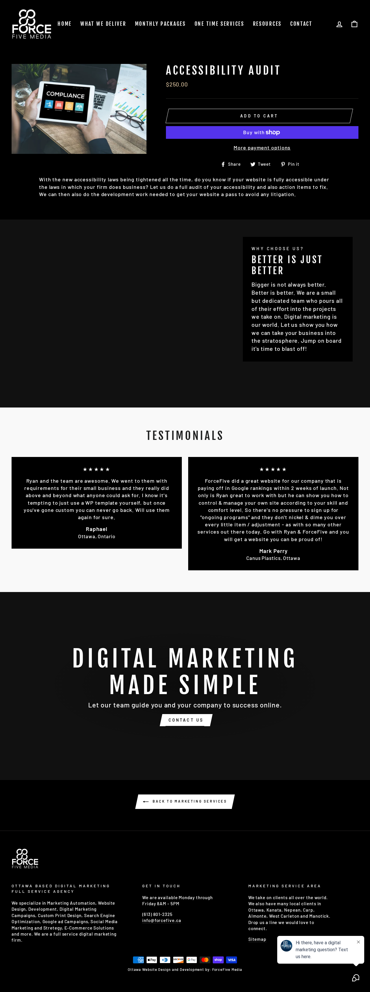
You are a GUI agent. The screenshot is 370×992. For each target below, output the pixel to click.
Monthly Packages (160, 24)
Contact (301, 24)
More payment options (262, 147)
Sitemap (257, 939)
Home (65, 24)
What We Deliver (103, 24)
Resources (267, 24)
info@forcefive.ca (161, 920)
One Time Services (219, 24)
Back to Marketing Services (189, 801)
